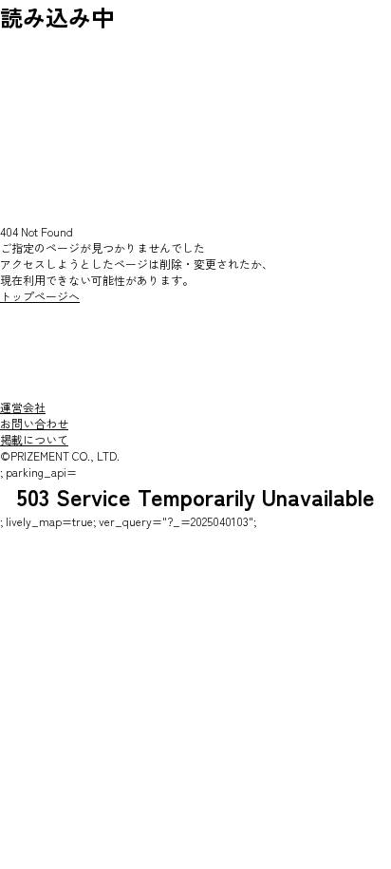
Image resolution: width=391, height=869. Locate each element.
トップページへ (40, 296)
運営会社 (23, 407)
